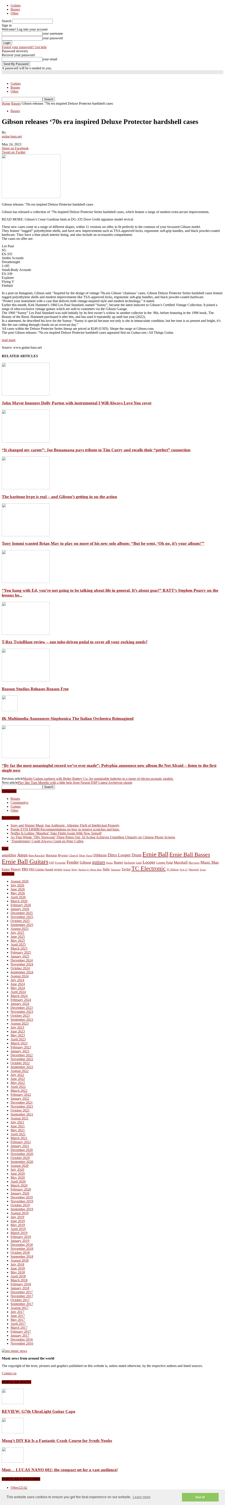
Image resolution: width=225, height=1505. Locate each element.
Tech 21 (184, 869)
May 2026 (18, 893)
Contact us (9, 1373)
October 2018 (20, 1252)
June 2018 (18, 1268)
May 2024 (18, 988)
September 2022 (22, 1067)
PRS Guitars (36, 869)
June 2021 (18, 1126)
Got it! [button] (200, 1497)
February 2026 (21, 905)
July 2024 (17, 980)
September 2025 (22, 925)
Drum (137, 855)
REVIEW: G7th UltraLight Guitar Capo (38, 1411)
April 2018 (18, 1276)
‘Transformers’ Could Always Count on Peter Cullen (47, 841)
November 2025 (22, 917)
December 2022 (22, 1055)
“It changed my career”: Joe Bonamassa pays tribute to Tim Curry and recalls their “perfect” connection (96, 450)
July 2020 (17, 1169)
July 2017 (17, 1312)
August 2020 (20, 1166)
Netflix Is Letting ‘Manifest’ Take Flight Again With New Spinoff (56, 833)
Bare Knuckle (37, 855)
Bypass (63, 855)
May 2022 (18, 1083)
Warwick (194, 869)
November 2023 (22, 1011)
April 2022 (18, 1087)
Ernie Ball (155, 854)
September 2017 (22, 1304)
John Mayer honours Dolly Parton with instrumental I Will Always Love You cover (77, 403)
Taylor (126, 869)
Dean (82, 855)
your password (52, 38)
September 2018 (22, 1256)
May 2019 (18, 1225)
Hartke (109, 863)
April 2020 (18, 1181)
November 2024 (22, 964)
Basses (15, 9)
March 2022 (19, 1090)
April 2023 (18, 1039)
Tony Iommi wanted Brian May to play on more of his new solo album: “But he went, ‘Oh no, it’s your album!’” (103, 543)
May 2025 (18, 940)
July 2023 (17, 1027)
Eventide (60, 862)
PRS (25, 869)
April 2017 (18, 1324)
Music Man (209, 862)
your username (52, 33)
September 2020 (22, 1162)
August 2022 (20, 1071)
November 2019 (22, 1201)
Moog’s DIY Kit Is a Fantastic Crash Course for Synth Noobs (57, 1440)
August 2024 (20, 976)
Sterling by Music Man (90, 869)
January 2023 (20, 1051)
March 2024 (19, 996)
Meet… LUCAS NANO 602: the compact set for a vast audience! (60, 1469)
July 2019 (17, 1217)
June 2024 (18, 984)
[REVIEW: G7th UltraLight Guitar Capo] (13, 1403)
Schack (67, 869)
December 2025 (22, 913)
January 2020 (20, 1193)
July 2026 (17, 885)
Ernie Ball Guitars (25, 861)
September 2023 (22, 1019)
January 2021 (20, 1146)
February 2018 (21, 1284)
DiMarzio (100, 855)
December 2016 (22, 1339)
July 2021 (17, 1122)
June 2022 (18, 1079)
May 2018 (18, 1272)
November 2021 (22, 1106)
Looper (149, 862)
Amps (22, 855)
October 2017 (20, 1300)
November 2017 (22, 1296)
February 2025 (21, 952)
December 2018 (22, 1245)
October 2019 (20, 1205)
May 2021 (18, 1130)
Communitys (19, 802)
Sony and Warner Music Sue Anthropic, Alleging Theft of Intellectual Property (65, 825)
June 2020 (18, 1173)
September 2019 (22, 1209)
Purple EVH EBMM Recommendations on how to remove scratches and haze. (65, 829)
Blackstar (51, 855)
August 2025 (20, 929)
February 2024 (21, 1000)
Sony (74, 869)
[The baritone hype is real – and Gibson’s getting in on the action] (26, 488)
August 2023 (20, 1023)
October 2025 (20, 921)
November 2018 (22, 1248)
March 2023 (19, 1043)
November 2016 (22, 1343)
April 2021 (18, 1134)
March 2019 (19, 1233)
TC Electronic (148, 868)
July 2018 (17, 1264)
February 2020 (21, 1189)
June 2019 (18, 1221)
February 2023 (21, 1047)
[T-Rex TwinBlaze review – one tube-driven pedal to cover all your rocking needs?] (26, 633)
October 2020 (20, 1158)
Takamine (116, 869)
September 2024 (22, 972)
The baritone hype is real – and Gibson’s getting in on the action (59, 496)
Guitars (16, 5)
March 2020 (19, 1185)
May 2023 (18, 1035)
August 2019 (20, 1213)
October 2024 (20, 968)
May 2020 (18, 1177)
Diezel (89, 855)
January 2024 (20, 1004)
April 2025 (18, 944)
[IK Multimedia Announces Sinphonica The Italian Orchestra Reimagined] (10, 710)
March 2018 (19, 1280)
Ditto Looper (119, 854)
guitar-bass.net (12, 136)
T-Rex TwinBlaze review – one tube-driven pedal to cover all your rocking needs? (75, 642)
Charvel (73, 855)
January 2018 (20, 1288)
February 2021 (21, 1142)
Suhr (106, 869)
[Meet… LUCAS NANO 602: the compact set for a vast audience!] (13, 1461)
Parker (6, 869)
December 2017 (22, 1292)
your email (49, 59)
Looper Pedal (164, 862)
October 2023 (20, 1015)
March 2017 (19, 1327)
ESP (51, 862)
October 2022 (20, 1063)
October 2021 (20, 1110)
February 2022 (21, 1094)
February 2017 (21, 1331)
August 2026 (20, 881)
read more (9, 340)
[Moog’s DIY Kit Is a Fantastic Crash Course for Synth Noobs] (13, 1432)
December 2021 (22, 1102)
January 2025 (20, 956)
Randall (49, 869)
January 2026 (20, 909)
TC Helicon (173, 869)
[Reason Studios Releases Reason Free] (26, 680)
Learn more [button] (142, 1497)
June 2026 (18, 889)
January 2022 (20, 1098)
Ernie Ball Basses (189, 854)
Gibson (85, 862)
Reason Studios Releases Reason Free (35, 689)
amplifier (9, 855)
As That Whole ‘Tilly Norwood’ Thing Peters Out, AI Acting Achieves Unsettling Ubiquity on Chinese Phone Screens (93, 837)
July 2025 (17, 933)
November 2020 (22, 1154)
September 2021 (22, 1114)
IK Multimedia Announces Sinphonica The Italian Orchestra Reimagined (68, 718)
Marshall (181, 862)
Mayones (194, 862)
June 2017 (18, 1316)
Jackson (129, 862)
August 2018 (20, 1260)
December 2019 (22, 1197)
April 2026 (18, 897)
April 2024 (18, 992)
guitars (98, 862)
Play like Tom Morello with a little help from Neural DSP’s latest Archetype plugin (75, 782)
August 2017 (20, 1308)
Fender (73, 862)
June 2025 (18, 936)
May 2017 (18, 1320)
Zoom (203, 869)
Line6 (139, 862)
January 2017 (20, 1335)
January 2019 (20, 1241)
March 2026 (19, 901)
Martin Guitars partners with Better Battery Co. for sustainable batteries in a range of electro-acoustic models (98, 778)
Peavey (16, 869)
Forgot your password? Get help (24, 47)
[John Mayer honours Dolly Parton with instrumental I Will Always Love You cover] (26, 394)
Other (14, 13)
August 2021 (20, 1118)
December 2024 (22, 960)
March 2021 (19, 1138)
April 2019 (18, 1229)
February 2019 (21, 1237)
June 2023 (18, 1031)
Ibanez (118, 862)
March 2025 (19, 948)
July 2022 (17, 1075)
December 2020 (22, 1150)
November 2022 (22, 1059)
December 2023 (22, 1008)
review (58, 869)
